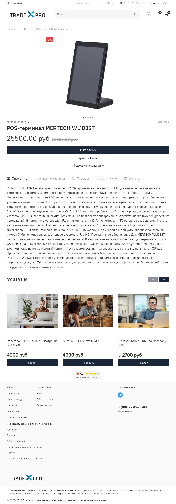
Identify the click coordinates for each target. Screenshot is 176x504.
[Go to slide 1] (83, 117)
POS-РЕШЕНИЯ (32, 29)
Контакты (12, 405)
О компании (14, 3)
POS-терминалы (58, 29)
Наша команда (15, 399)
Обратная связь (45, 399)
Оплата (11, 435)
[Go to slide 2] (85, 117)
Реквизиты (13, 410)
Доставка (12, 429)
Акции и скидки (45, 405)
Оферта (11, 452)
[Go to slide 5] (92, 117)
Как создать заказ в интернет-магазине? (29, 423)
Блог (39, 393)
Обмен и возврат (16, 441)
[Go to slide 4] (90, 117)
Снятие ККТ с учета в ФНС (81, 341)
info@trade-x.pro (158, 3)
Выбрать (144, 363)
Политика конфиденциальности (24, 446)
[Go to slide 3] (88, 117)
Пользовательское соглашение (24, 458)
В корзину (32, 363)
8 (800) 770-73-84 (131, 3)
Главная (11, 29)
